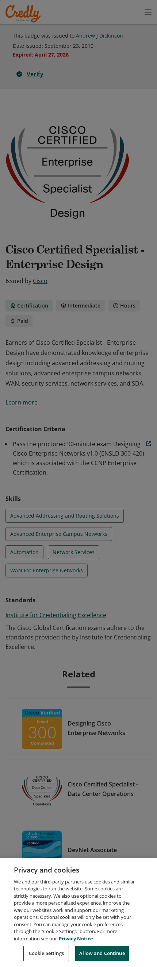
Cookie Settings (46, 953)
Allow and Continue (102, 953)
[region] (78, 912)
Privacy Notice (76, 938)
